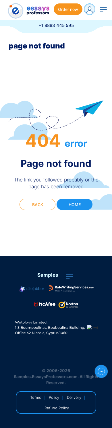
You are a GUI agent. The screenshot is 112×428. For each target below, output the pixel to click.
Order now (68, 9)
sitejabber (34, 288)
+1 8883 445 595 (56, 25)
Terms (35, 397)
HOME (75, 204)
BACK (37, 204)
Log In (89, 9)
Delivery (74, 397)
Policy (54, 397)
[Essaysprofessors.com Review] (71, 288)
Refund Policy (57, 408)
